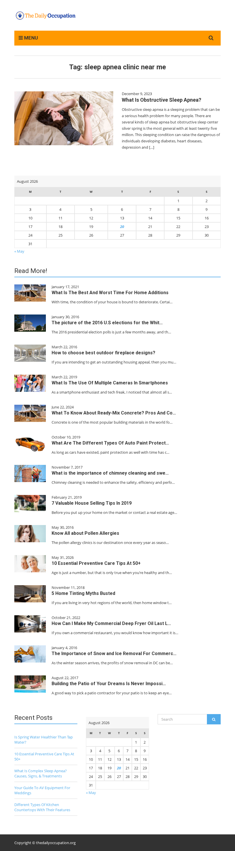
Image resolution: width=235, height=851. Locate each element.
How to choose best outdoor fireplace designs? (103, 352)
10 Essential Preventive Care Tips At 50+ (96, 563)
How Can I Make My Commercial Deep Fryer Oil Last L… (111, 623)
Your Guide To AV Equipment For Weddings (42, 790)
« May (19, 251)
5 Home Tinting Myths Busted (83, 593)
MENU (30, 38)
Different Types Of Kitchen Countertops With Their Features (42, 807)
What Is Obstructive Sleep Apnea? (161, 100)
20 (122, 226)
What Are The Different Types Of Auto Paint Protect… (110, 443)
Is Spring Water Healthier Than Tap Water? (43, 739)
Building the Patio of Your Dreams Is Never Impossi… (109, 683)
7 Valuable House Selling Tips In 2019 (92, 503)
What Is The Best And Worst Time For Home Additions (110, 292)
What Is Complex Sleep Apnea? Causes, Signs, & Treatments (40, 773)
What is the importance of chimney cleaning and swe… (110, 473)
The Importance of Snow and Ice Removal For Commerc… (114, 653)
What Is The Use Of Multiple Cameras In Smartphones (110, 383)
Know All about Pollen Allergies (85, 533)
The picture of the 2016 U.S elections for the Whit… (107, 322)
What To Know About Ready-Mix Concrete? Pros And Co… (114, 413)
